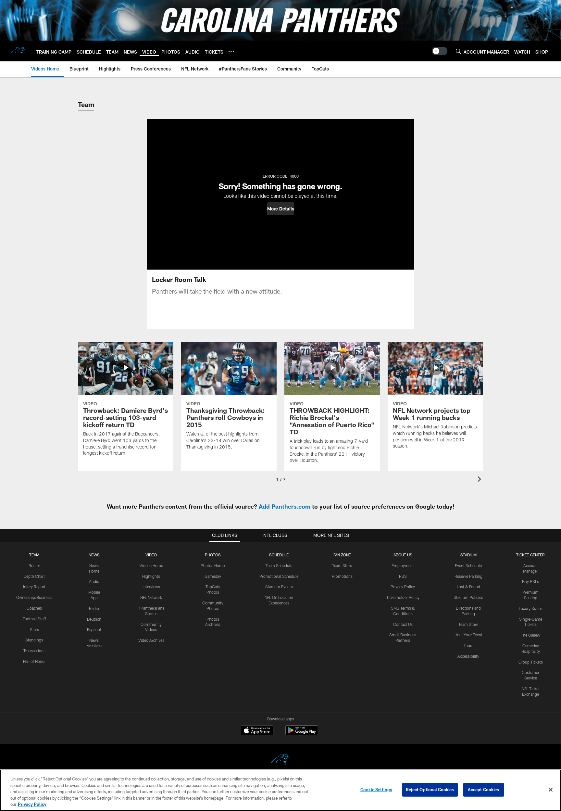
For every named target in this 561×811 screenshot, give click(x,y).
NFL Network (151, 597)
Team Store (342, 565)
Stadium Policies (468, 597)
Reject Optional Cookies (430, 789)
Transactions (34, 650)
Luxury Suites (530, 608)
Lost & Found (468, 586)
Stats (34, 629)
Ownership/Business (34, 597)
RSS (403, 576)
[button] (280, 208)
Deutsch (94, 619)
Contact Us (403, 624)
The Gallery (530, 635)
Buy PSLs (530, 581)
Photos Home (213, 565)
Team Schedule (279, 565)
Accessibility (468, 656)
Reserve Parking (468, 576)
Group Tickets (530, 662)
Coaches (34, 608)
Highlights (151, 576)
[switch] (439, 51)
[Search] (458, 51)
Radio (94, 608)
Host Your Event (468, 634)
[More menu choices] (231, 51)
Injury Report (34, 586)
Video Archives (151, 640)
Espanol (94, 629)
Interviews (151, 586)
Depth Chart (34, 576)
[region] (280, 790)
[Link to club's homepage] (18, 51)
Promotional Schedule (278, 576)
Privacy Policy (403, 586)
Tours (468, 645)
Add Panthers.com (284, 506)
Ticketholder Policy (402, 597)
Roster (34, 565)
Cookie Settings (376, 789)
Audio (94, 581)
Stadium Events (279, 586)
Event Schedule (468, 565)
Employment (403, 565)
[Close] (550, 790)
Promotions (342, 576)
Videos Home (151, 565)
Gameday (213, 576)
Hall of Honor (34, 661)
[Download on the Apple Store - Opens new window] (257, 731)
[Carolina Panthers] (280, 760)
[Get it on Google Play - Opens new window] (301, 733)
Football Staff (34, 618)
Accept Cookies (483, 789)
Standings (34, 640)
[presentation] (480, 479)
